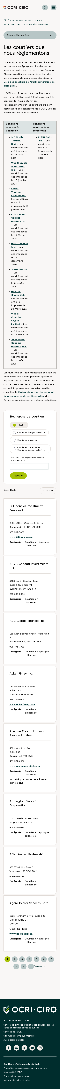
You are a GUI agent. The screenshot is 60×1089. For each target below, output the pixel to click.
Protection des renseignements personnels (25, 1068)
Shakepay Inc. (19, 269)
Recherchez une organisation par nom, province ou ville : (27, 459)
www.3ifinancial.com (21, 537)
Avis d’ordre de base (13, 1040)
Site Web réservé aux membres (19, 1036)
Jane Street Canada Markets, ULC (19, 343)
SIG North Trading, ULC (17, 140)
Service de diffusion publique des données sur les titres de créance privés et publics (28, 1026)
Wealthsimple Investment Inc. (19, 166)
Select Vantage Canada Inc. (18, 192)
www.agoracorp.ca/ (21, 934)
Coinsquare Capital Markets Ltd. (18, 218)
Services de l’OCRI (12, 1032)
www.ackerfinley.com (22, 704)
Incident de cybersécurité (16, 1080)
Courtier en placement (27, 440)
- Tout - (20, 425)
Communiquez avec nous (16, 1076)
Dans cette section (18, 35)
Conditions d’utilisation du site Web (21, 1064)
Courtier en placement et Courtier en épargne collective (31, 449)
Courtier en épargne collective (31, 433)
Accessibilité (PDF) (13, 1072)
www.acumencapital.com (24, 766)
